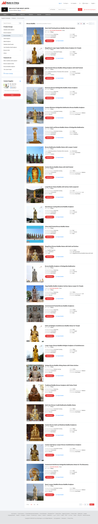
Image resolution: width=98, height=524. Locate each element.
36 (34, 504)
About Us (22, 14)
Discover (39, 14)
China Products (21, 513)
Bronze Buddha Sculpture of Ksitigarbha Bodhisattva (60, 266)
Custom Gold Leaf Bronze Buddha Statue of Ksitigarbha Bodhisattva (64, 127)
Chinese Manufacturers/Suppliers (31, 513)
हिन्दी (66, 515)
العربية (54, 515)
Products (14, 14)
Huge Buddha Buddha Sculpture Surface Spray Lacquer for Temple (64, 286)
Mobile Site (80, 513)
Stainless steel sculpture (9, 29)
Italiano (39, 515)
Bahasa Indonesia (86, 515)
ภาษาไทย (70, 515)
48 (37, 504)
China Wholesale (43, 513)
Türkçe (75, 515)
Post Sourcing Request (90, 9)
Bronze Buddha (7, 35)
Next (91, 504)
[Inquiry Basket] (80, 3)
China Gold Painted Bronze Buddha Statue (57, 226)
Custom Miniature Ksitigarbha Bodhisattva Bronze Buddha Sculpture (65, 107)
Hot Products (13, 513)
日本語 (62, 515)
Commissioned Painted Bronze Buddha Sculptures (59, 306)
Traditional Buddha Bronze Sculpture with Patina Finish (61, 385)
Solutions (31, 14)
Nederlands (49, 515)
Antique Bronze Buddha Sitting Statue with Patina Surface (61, 365)
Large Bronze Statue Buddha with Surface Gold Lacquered (61, 187)
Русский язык (34, 515)
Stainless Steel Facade (8, 44)
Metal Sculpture (7, 41)
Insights (85, 513)
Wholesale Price (51, 513)
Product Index (73, 513)
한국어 (58, 515)
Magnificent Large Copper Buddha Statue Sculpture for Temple (63, 48)
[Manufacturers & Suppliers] (10, 3)
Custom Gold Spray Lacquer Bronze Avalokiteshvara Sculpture (63, 445)
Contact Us (47, 14)
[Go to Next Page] (93, 24)
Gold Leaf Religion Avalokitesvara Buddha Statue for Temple (62, 325)
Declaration (64, 518)
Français (28, 515)
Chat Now (14, 87)
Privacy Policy (70, 518)
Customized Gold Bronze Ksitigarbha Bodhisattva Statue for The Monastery (66, 464)
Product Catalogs (9, 73)
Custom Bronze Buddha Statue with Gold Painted (59, 167)
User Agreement (57, 518)
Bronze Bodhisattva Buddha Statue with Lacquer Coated (61, 147)
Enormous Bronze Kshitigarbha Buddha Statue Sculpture (61, 87)
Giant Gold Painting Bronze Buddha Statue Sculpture (60, 28)
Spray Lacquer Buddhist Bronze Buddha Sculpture (59, 484)
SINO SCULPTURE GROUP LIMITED (19, 8)
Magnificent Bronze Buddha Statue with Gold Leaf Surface (61, 246)
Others (5, 53)
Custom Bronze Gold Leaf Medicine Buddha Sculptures (61, 425)
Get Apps (86, 3)
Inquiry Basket (60, 40)
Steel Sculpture (7, 38)
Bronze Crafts (7, 50)
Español (17, 515)
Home (5, 14)
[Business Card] (20, 81)
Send (12, 95)
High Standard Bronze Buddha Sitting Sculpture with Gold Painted (64, 68)
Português (23, 515)
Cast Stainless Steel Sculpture (10, 47)
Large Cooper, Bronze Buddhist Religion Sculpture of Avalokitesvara (64, 345)
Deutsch (44, 515)
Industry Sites (58, 513)
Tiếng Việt (80, 515)
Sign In (60, 3)
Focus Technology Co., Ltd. (39, 518)
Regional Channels (66, 513)
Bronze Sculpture (7, 32)
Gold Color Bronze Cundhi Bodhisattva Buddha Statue (60, 405)
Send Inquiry (49, 40)
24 (31, 504)
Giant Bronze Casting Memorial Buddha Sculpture (59, 206)
